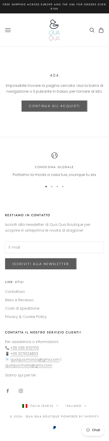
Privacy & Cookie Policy (26, 316)
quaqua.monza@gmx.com (35, 359)
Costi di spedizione (22, 308)
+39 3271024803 (24, 353)
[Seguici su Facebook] (7, 390)
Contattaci (15, 291)
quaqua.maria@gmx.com (28, 365)
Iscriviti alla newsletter (40, 264)
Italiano (74, 406)
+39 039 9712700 (24, 347)
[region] (54, 164)
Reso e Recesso (19, 300)
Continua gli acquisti (54, 106)
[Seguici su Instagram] (20, 390)
